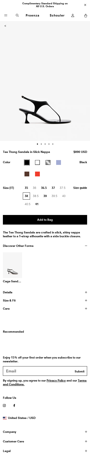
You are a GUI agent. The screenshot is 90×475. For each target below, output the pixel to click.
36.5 (44, 188)
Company (9, 432)
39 (45, 196)
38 (26, 196)
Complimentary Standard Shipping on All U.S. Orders (45, 5)
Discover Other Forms (18, 246)
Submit (79, 371)
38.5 (37, 197)
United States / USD (22, 418)
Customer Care (13, 441)
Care (6, 308)
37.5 (64, 189)
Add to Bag (45, 219)
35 (26, 188)
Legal (7, 451)
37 (53, 188)
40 (65, 197)
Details (7, 292)
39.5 (56, 197)
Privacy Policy (56, 380)
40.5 (29, 205)
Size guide (80, 188)
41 (37, 204)
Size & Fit (9, 300)
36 (36, 189)
